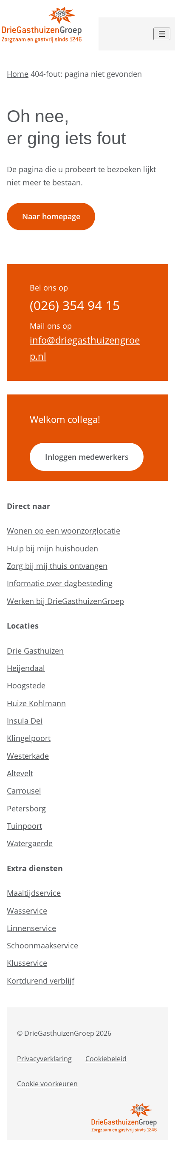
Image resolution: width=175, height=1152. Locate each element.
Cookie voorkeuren (47, 1083)
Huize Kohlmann (36, 703)
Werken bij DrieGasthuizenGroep (65, 601)
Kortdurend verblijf (40, 981)
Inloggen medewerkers (87, 457)
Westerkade (28, 756)
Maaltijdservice (34, 893)
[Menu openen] (161, 34)
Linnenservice (31, 928)
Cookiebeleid (106, 1058)
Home (17, 74)
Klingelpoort (29, 738)
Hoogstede (26, 685)
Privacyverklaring (44, 1058)
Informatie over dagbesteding (60, 583)
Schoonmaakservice (42, 945)
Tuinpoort (24, 826)
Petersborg (26, 808)
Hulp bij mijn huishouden (52, 548)
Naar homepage (51, 216)
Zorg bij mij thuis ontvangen (57, 566)
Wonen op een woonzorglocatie (63, 531)
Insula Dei (24, 721)
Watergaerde (30, 843)
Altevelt (20, 773)
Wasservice (27, 911)
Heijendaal (26, 668)
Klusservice (27, 963)
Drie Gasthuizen (35, 651)
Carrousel (24, 791)
